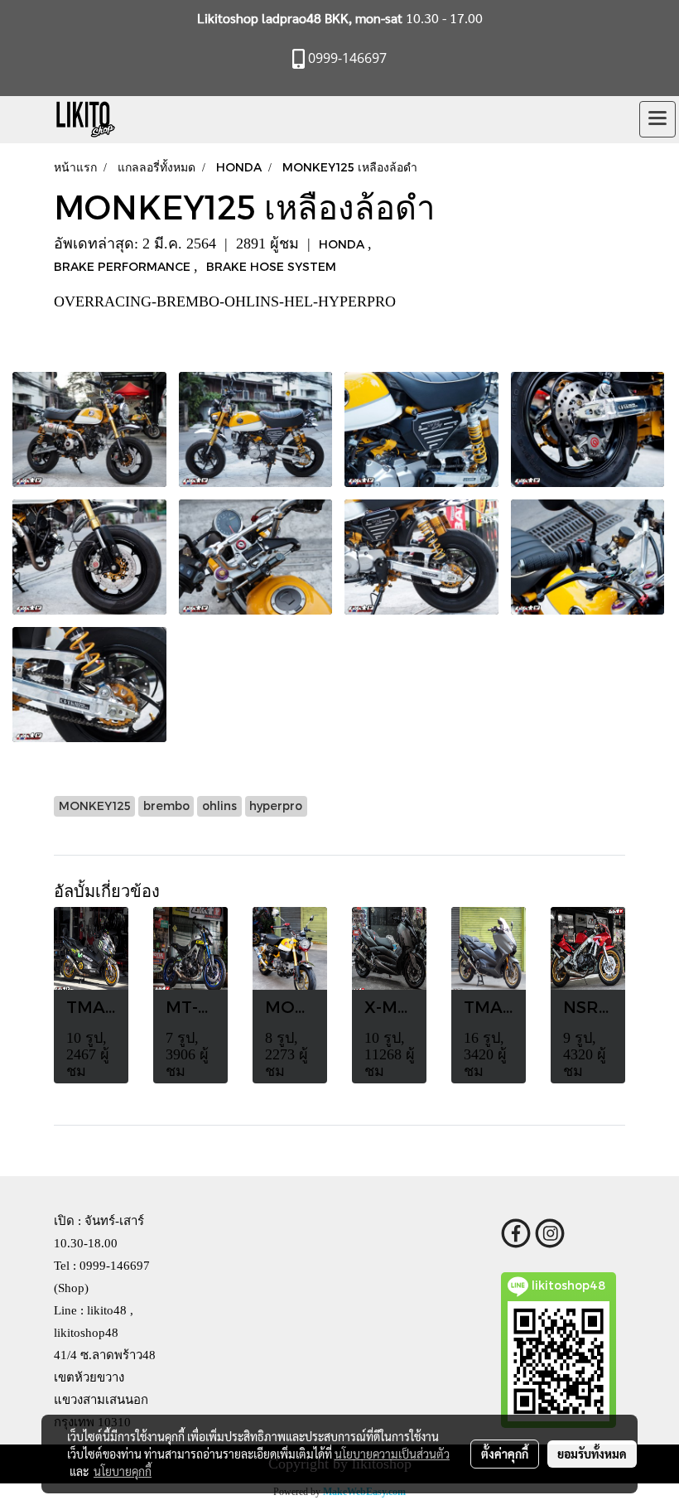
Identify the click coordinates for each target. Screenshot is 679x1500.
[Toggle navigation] (657, 119)
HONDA (343, 244)
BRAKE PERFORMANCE (124, 266)
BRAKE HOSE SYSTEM (271, 266)
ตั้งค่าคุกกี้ (504, 1453)
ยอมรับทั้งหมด (592, 1453)
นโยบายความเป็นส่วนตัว (392, 1453)
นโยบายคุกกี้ (123, 1471)
